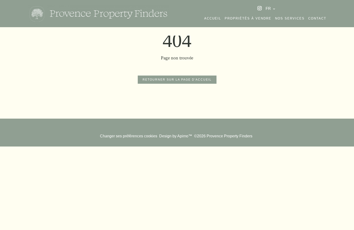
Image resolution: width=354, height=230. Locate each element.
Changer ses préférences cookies (128, 136)
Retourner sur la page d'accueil (177, 79)
